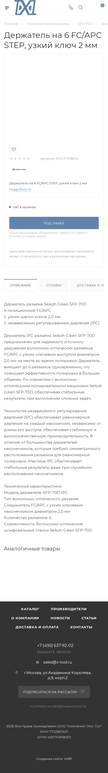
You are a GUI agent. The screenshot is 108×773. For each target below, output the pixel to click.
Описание (20, 285)
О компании (25, 618)
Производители (69, 609)
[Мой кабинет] (90, 8)
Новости (60, 618)
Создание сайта (49, 759)
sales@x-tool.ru (57, 662)
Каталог (30, 609)
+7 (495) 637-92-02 (55, 646)
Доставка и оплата (37, 627)
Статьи (89, 618)
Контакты (81, 627)
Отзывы (54, 285)
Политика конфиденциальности (58, 706)
